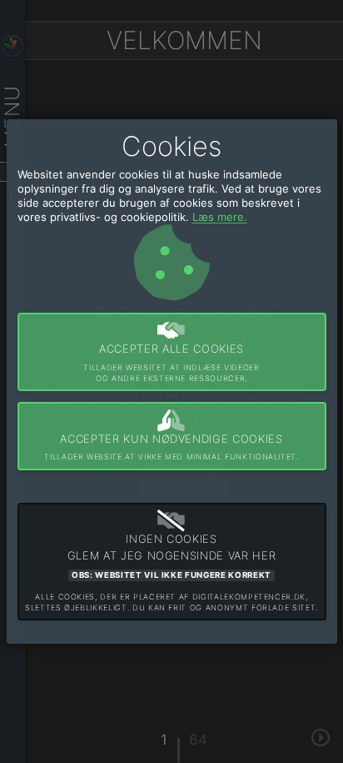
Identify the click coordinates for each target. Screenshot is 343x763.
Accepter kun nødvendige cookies (171, 447)
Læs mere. (219, 216)
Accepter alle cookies (171, 362)
